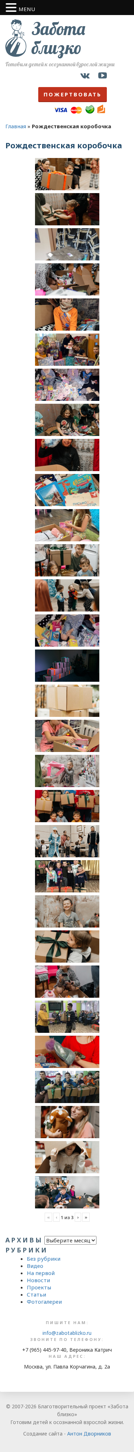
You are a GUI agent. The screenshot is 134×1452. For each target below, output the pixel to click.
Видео (35, 1265)
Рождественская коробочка (63, 145)
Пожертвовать (72, 94)
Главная (15, 126)
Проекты (39, 1287)
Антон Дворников (89, 1433)
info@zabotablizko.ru (67, 1332)
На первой (41, 1272)
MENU (27, 9)
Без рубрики (43, 1258)
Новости (38, 1280)
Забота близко (58, 38)
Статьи (36, 1294)
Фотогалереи (44, 1301)
